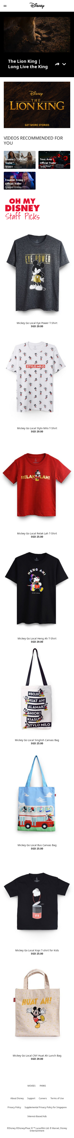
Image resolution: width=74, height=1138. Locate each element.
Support (31, 1098)
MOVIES (31, 1085)
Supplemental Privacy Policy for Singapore (46, 1107)
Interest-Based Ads (37, 1116)
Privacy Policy (14, 1107)
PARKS (43, 1085)
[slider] (37, 43)
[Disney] (37, 6)
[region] (37, 34)
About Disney (17, 1098)
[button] (5, 6)
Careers (43, 1098)
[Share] (59, 63)
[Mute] (17, 48)
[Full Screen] (64, 48)
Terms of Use (57, 1098)
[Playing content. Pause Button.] (8, 48)
